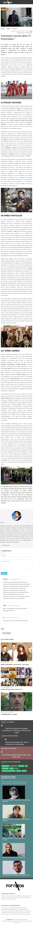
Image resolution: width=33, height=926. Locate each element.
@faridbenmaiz (6, 545)
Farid (31, 31)
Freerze (5, 579)
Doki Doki (18, 770)
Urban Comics (13, 766)
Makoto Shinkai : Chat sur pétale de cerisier (14, 838)
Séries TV (4, 644)
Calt (26, 766)
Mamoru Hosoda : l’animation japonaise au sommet (16, 819)
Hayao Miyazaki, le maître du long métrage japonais (16, 800)
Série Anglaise (6, 633)
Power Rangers (5, 766)
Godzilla (24, 770)
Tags (2, 629)
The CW (16, 768)
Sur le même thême (7, 639)
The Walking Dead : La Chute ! (9, 714)
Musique (11, 768)
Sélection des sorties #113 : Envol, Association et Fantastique (16, 743)
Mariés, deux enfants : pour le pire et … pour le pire (15, 664)
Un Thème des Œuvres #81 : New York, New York (16, 756)
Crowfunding (5, 768)
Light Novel (21, 766)
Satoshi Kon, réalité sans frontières (14, 857)
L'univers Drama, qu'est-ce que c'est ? (11, 689)
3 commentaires (6, 551)
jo (3, 617)
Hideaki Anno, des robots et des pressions (16, 875)
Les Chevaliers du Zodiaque (8, 770)
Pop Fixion (9, 919)
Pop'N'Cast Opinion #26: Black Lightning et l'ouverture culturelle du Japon (16, 730)
